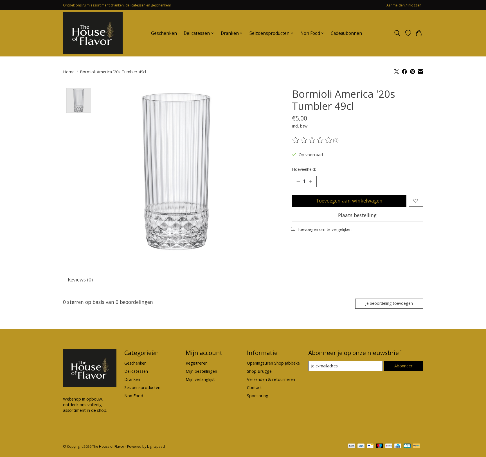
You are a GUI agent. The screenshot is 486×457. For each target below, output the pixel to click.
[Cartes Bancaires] (407, 446)
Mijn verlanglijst (200, 379)
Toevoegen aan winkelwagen (349, 200)
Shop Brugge (259, 371)
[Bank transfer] (352, 446)
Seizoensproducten (142, 387)
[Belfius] (388, 446)
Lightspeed (156, 446)
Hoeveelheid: (304, 169)
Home (69, 71)
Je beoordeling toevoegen (389, 303)
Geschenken (164, 33)
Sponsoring (257, 395)
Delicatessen (136, 371)
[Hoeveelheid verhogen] (310, 181)
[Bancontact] (370, 446)
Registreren (197, 363)
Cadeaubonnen (346, 33)
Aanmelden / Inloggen (403, 5)
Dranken (132, 379)
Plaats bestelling (357, 215)
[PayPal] (416, 446)
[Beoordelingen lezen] (312, 140)
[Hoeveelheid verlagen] (298, 181)
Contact (254, 387)
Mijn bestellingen (201, 371)
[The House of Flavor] (93, 33)
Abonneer (403, 366)
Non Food (133, 395)
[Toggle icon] (397, 33)
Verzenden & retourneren (271, 379)
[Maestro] (379, 446)
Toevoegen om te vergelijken (324, 229)
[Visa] (361, 446)
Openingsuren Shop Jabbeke (273, 363)
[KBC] (397, 446)
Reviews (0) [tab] (80, 279)
